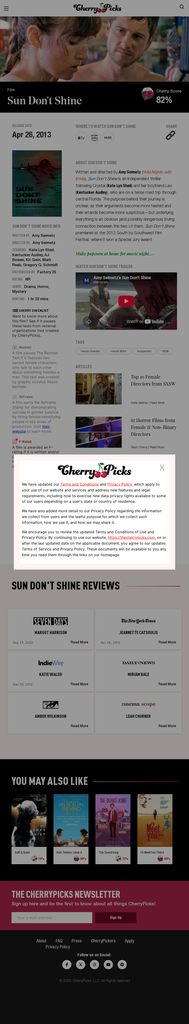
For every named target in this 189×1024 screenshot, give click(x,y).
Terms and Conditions (79, 484)
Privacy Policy (119, 484)
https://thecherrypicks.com (131, 537)
